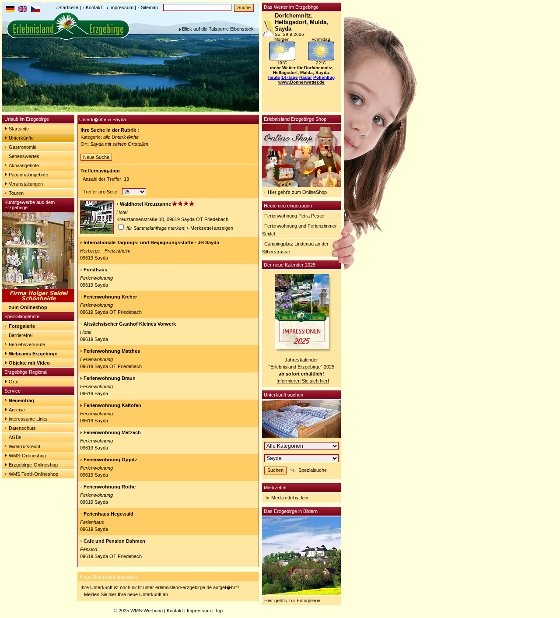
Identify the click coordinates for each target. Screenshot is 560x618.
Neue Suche (96, 157)
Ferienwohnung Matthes (112, 351)
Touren (16, 193)
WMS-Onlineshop (27, 455)
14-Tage (289, 77)
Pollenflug (324, 77)
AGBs (15, 437)
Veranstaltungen (26, 183)
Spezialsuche (312, 470)
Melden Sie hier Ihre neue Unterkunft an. (126, 594)
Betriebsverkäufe (27, 344)
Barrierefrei (20, 335)
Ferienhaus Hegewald (108, 513)
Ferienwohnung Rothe (110, 486)
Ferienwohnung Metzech (112, 432)
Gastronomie (22, 147)
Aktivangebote (24, 165)
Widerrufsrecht (24, 446)
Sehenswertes (24, 156)
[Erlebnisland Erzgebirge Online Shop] (301, 185)
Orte (13, 381)
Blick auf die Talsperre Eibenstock (218, 29)
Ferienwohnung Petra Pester (294, 215)
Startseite (68, 7)
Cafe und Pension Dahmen (114, 541)
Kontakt (94, 7)
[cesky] (35, 10)
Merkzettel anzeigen (211, 228)
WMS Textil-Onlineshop (33, 474)
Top (219, 610)
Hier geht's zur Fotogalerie (292, 600)
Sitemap (149, 7)
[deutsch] (10, 10)
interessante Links (28, 418)
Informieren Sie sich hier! (302, 380)
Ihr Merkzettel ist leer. (287, 497)
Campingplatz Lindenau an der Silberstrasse (295, 247)
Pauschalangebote (28, 174)
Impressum (121, 7)
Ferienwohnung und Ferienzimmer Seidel (299, 229)
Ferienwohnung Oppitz (110, 459)
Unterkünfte (21, 137)
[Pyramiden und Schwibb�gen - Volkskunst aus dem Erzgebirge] (38, 300)
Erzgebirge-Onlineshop (33, 464)
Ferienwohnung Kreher (110, 296)
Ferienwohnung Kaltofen (112, 405)
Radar (305, 77)
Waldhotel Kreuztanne (145, 204)
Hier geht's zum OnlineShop (297, 192)
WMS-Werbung (146, 610)
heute (274, 77)
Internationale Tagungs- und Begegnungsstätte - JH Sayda (151, 242)
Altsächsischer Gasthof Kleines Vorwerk (130, 324)
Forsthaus (95, 269)
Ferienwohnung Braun (110, 378)
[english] (22, 10)
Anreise (17, 409)
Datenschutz (22, 428)
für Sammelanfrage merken (154, 228)
